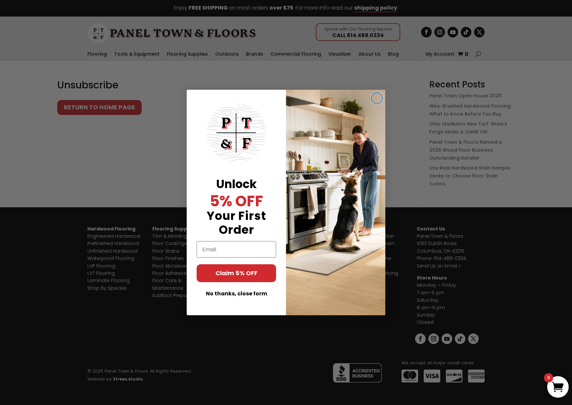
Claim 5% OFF (236, 273)
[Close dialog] (377, 98)
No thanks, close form (236, 293)
